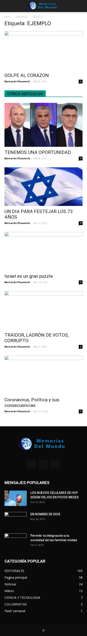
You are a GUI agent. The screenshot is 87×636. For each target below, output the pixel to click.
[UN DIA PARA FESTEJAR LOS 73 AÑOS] (43, 186)
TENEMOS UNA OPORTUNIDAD (37, 152)
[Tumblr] (43, 464)
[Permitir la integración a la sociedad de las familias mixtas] (15, 541)
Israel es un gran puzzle (28, 276)
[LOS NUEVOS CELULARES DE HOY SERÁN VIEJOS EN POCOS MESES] (15, 498)
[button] (81, 6)
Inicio (7, 17)
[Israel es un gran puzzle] (43, 251)
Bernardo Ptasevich (17, 81)
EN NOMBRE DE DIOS (45, 514)
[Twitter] (55, 464)
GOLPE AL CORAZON (26, 75)
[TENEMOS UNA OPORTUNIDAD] (43, 125)
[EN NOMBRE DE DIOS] (15, 520)
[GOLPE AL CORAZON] (43, 50)
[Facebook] (31, 464)
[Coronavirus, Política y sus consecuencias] (43, 375)
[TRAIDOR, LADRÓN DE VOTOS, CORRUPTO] (43, 310)
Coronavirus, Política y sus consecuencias (31, 402)
